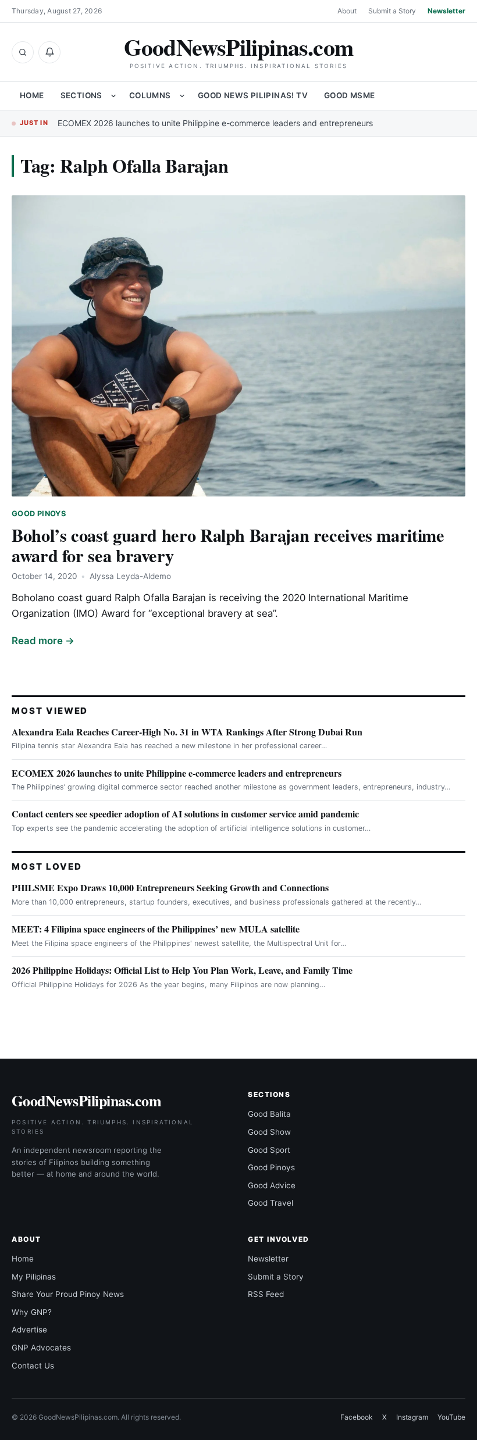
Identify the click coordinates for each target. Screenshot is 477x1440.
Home (32, 95)
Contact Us (33, 1365)
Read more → (43, 640)
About (347, 10)
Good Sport (269, 1150)
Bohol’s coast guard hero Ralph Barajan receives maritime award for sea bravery (228, 545)
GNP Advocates (41, 1347)
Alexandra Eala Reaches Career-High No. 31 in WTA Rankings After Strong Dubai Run (187, 731)
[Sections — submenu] (113, 96)
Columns (150, 95)
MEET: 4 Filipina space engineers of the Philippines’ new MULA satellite (156, 928)
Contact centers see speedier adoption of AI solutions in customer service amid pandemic (185, 813)
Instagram (412, 1417)
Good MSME (349, 95)
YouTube (451, 1417)
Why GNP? (32, 1312)
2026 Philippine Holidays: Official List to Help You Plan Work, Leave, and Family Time (182, 970)
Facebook (356, 1417)
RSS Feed (266, 1294)
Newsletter (446, 10)
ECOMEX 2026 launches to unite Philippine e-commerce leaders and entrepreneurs (215, 123)
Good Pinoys (39, 513)
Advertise (29, 1329)
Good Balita (269, 1114)
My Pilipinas (34, 1276)
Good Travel (270, 1202)
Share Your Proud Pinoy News (68, 1294)
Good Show (269, 1132)
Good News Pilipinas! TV (253, 95)
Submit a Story (392, 10)
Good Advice (272, 1185)
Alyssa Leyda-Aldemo (130, 576)
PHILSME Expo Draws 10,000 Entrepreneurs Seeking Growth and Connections (170, 887)
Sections (81, 95)
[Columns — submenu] (182, 96)
